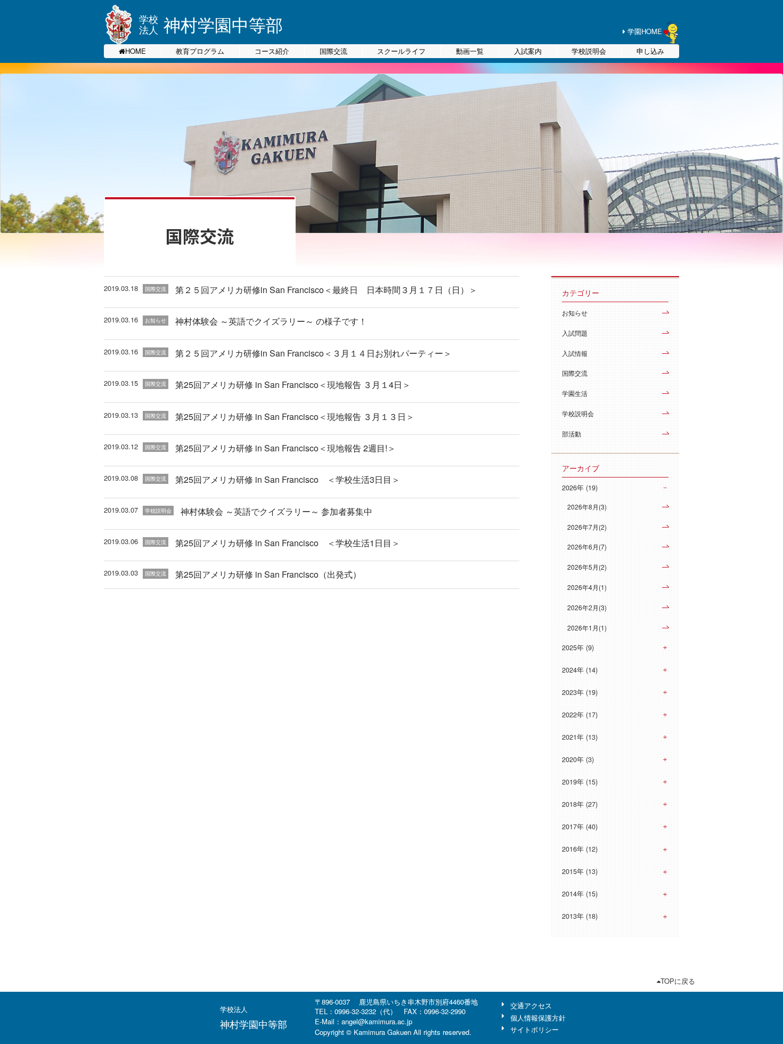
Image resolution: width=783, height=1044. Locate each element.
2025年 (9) (578, 647)
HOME (135, 51)
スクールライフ (401, 51)
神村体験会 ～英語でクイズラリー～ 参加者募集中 (276, 511)
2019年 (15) (580, 782)
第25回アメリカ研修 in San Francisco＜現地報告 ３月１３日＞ (294, 416)
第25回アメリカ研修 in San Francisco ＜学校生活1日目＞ (287, 543)
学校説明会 (589, 51)
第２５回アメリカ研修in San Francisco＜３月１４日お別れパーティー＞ (313, 353)
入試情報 (575, 353)
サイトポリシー (534, 1029)
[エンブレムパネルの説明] (119, 24)
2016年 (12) (580, 849)
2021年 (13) (580, 737)
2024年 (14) (580, 670)
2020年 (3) (578, 759)
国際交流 (333, 51)
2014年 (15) (580, 894)
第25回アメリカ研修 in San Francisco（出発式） (268, 574)
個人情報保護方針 (538, 1018)
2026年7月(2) (587, 526)
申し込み (650, 51)
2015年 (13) (580, 871)
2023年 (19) (580, 692)
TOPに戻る (677, 981)
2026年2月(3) (587, 607)
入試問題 (575, 332)
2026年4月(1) (587, 587)
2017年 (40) (580, 826)
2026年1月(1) (587, 627)
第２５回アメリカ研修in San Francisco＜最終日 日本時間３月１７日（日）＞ (326, 290)
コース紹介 (272, 51)
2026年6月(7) (587, 546)
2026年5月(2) (587, 566)
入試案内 (528, 51)
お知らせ (575, 312)
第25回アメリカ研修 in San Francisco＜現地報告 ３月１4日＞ (293, 384)
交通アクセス (531, 1005)
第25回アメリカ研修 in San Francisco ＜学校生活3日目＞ (287, 479)
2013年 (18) (580, 916)
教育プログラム (200, 51)
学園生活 (575, 393)
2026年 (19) (580, 487)
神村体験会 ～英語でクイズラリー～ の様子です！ (271, 321)
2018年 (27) (580, 804)
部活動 (571, 433)
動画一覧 (470, 51)
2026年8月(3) (587, 506)
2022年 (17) (580, 714)
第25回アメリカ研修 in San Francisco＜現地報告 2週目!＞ (285, 448)
